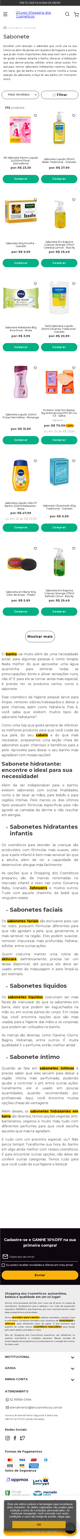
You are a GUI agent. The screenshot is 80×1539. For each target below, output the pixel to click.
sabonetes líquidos (25, 997)
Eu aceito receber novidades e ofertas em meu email (39, 1265)
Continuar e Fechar (40, 1531)
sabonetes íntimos (57, 1068)
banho (11, 654)
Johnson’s (38, 888)
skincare (9, 959)
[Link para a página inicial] (5, 27)
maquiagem (66, 1320)
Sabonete (31, 28)
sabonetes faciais (23, 921)
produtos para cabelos (26, 1317)
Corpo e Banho (15, 28)
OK (39, 1524)
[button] (2, 14)
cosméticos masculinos (47, 1326)
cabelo (42, 735)
